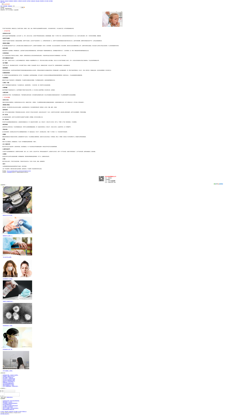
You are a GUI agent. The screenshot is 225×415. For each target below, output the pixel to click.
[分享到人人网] (221, 183)
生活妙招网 (9, 172)
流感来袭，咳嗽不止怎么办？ (9, 376)
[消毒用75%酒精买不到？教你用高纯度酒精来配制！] (17, 299)
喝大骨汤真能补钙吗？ (7, 404)
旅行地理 (24, 1)
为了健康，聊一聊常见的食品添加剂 (10, 405)
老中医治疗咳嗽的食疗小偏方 (9, 380)
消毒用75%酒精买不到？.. (8, 301)
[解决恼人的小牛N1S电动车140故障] (17, 213)
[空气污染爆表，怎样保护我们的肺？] (16, 368)
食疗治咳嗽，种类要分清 (8, 377)
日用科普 (20, 1)
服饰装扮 (11, 1)
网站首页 (2, 1)
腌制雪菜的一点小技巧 (7, 402)
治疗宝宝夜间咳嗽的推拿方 (8, 383)
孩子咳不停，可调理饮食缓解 (9, 378)
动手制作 (29, 1)
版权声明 (11, 411)
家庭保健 (10, 6)
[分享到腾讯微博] (219, 183)
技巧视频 (51, 1)
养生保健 (37, 1)
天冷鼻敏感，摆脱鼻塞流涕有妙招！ (10, 403)
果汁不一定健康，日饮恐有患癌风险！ (11, 408)
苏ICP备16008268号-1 (4, 413)
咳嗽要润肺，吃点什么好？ (8, 382)
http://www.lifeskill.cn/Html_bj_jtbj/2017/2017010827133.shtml (19, 170)
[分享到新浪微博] (218, 183)
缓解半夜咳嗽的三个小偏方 (8, 384)
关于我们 (2, 411)
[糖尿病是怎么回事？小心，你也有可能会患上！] (17, 233)
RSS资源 (20, 411)
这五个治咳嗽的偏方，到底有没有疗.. (10, 386)
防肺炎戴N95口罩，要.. (7, 349)
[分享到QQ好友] (217, 183)
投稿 (4, 2)
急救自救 (33, 1)
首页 (1, 6)
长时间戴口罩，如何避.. (8, 278)
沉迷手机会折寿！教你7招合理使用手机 (11, 400)
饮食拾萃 (7, 1)
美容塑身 (42, 1)
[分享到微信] (214, 183)
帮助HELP (24, 411)
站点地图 (15, 411)
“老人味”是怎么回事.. (7, 257)
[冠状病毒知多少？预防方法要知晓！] (17, 323)
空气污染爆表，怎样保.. (8, 370)
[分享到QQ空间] (215, 183)
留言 (1, 2)
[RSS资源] (24, 7)
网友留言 (7, 411)
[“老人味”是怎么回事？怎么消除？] (17, 255)
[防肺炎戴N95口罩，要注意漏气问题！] (17, 347)
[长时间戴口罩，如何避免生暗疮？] (17, 276)
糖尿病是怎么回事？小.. (8, 235)
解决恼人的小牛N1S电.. (7, 215)
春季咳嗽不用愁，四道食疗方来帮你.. (10, 375)
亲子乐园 (46, 1)
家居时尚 (15, 1)
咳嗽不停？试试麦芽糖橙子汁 (9, 381)
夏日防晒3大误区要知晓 (8, 406)
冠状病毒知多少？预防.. (8, 325)
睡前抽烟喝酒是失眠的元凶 (8, 409)
